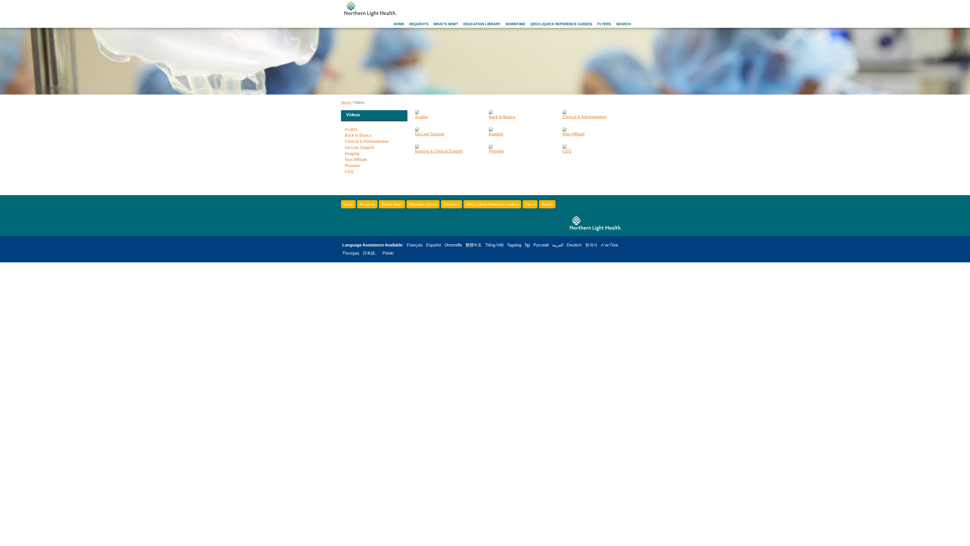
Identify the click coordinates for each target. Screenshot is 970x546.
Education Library (481, 24)
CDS (349, 172)
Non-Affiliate (356, 160)
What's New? (445, 24)
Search (623, 24)
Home (399, 24)
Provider (352, 166)
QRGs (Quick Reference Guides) (561, 24)
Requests (418, 24)
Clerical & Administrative (367, 141)
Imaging (352, 153)
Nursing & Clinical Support (439, 151)
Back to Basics (358, 135)
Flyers (604, 24)
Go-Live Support (359, 147)
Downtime (515, 24)
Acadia (351, 129)
